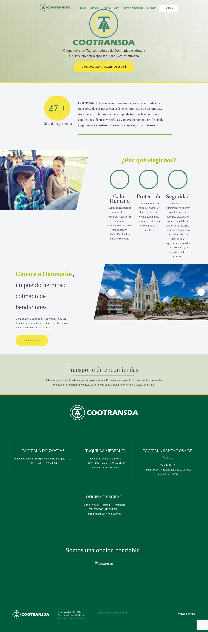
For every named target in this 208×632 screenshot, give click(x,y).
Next (201, 292)
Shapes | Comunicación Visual (71, 618)
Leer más (32, 340)
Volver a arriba (187, 614)
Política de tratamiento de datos (113, 612)
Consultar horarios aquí (104, 66)
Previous (112, 292)
